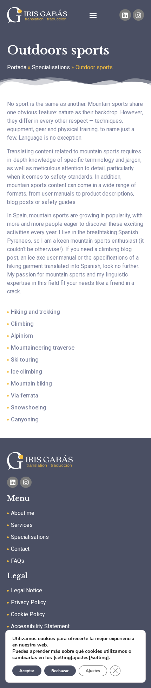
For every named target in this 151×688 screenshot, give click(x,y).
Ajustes (93, 671)
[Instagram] (138, 14)
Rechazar (60, 671)
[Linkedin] (125, 14)
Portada (16, 67)
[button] (93, 15)
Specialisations (51, 67)
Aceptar (26, 671)
